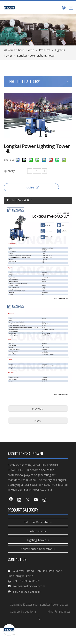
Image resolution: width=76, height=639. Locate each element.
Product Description (19, 200)
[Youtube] (36, 500)
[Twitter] (28, 500)
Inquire (29, 187)
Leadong (30, 611)
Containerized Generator (37, 549)
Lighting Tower (37, 540)
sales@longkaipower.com (29, 586)
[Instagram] (44, 500)
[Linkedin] (19, 500)
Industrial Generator (37, 522)
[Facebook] (11, 500)
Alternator (36, 531)
